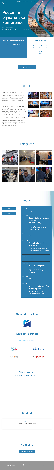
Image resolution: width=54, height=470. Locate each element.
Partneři (31, 1)
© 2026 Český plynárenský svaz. (43, 465)
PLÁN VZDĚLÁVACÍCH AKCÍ (27, 451)
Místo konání (42, 1)
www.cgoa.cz (27, 425)
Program (36, 1)
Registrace (27, 67)
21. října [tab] (9, 213)
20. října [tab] (9, 208)
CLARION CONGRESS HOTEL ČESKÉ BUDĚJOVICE (27, 375)
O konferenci (25, 1)
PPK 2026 (19, 1)
